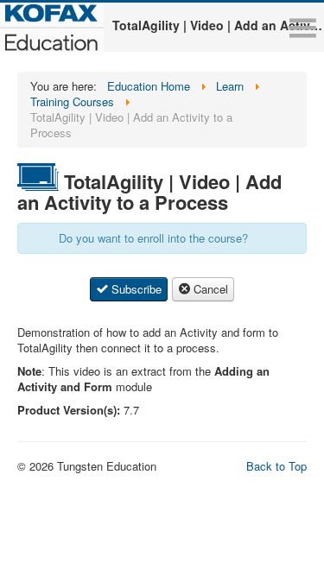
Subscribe (135, 289)
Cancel (209, 289)
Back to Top (276, 466)
